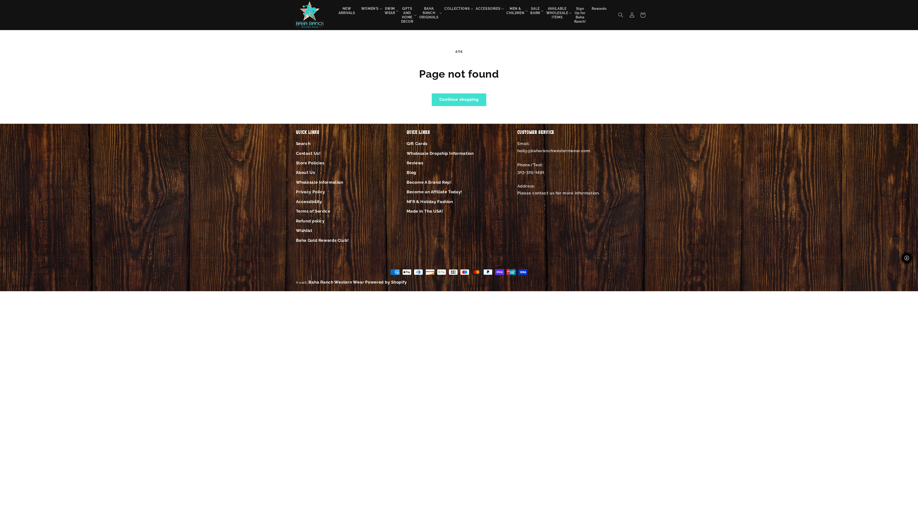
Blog (411, 172)
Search (303, 143)
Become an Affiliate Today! (434, 191)
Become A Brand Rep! (429, 182)
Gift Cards (417, 143)
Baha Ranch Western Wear (336, 282)
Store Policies (310, 163)
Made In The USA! (425, 211)
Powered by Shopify (386, 282)
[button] (370, 8)
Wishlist (304, 230)
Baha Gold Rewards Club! (322, 240)
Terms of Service (313, 211)
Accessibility (309, 201)
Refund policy (310, 221)
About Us (305, 172)
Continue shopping (459, 99)
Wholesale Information (319, 182)
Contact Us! (308, 153)
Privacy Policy (310, 191)
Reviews (415, 163)
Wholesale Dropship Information (440, 153)
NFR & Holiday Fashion (430, 201)
